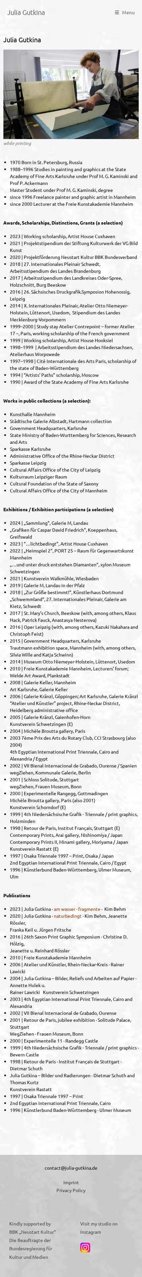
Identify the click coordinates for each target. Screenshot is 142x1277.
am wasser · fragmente (77, 909)
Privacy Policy (71, 1190)
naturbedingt (68, 916)
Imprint (71, 1182)
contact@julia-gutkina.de (71, 1168)
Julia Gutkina (26, 12)
